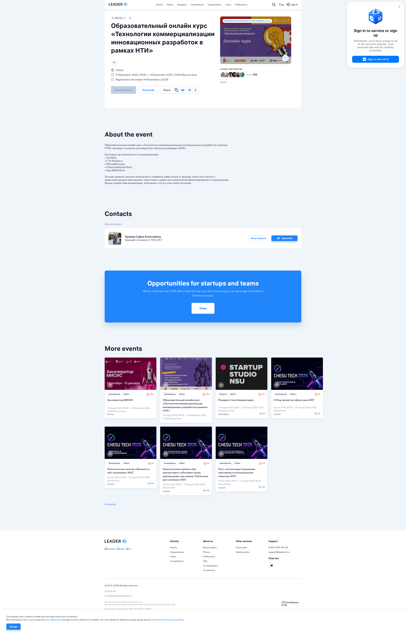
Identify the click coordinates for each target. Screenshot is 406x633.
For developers (210, 565)
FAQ (205, 561)
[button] (186, 541)
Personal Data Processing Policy (167, 619)
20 (264, 413)
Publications (241, 4)
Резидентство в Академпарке (236, 400)
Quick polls (241, 547)
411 (319, 413)
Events (159, 4)
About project (210, 547)
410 (152, 483)
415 (207, 490)
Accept (13, 626)
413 (263, 487)
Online (126, 394)
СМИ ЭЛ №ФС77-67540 (140, 609)
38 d (207, 394)
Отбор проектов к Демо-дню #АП (294, 400)
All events (110, 504)
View (203, 308)
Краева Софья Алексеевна (143, 236)
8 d (319, 394)
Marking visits (242, 552)
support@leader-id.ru (279, 552)
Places (170, 4)
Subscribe (287, 238)
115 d (152, 394)
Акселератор (114, 394)
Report (223, 82)
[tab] (186, 541)
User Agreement (53, 619)
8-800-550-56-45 (278, 547)
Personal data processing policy (118, 595)
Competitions (197, 4)
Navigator (182, 4)
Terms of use (110, 591)
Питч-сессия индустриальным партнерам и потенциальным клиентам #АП (236, 472)
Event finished (123, 90)
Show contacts (258, 238)
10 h (263, 394)
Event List (148, 90)
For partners (209, 570)
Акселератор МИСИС (120, 400)
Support (273, 541)
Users (228, 4)
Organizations (215, 4)
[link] (130, 388)
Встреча (223, 394)
